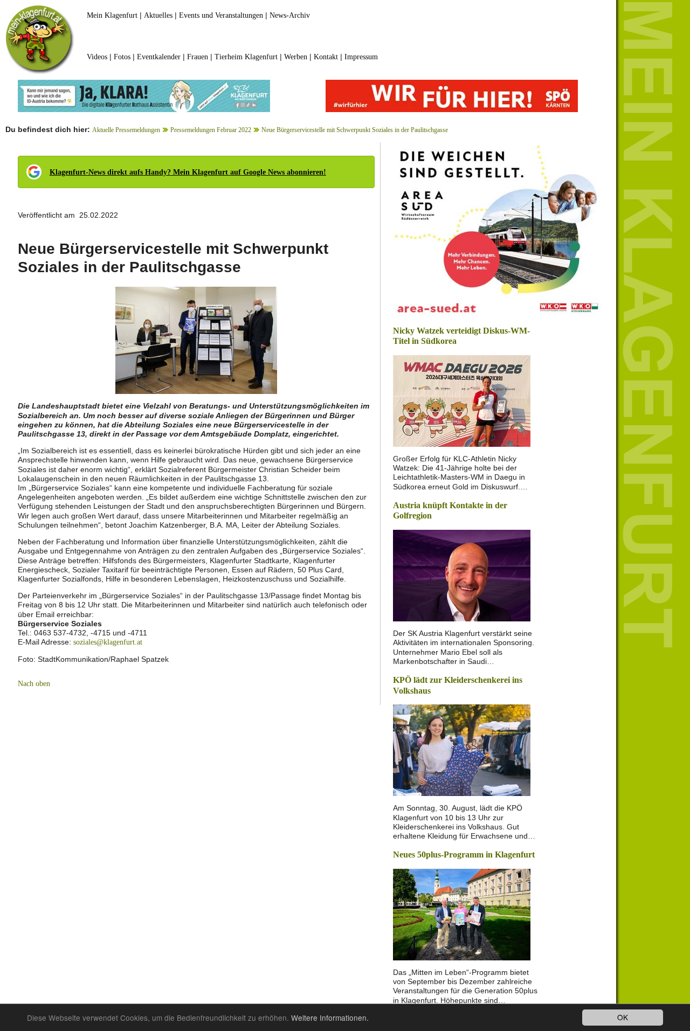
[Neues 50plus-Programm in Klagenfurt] (461, 913)
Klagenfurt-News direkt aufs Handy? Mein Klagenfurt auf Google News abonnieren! (188, 172)
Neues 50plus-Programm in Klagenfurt (464, 854)
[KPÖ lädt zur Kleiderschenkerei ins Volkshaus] (461, 749)
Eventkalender (159, 57)
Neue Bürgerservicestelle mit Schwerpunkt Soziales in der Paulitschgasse (354, 130)
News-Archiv (290, 15)
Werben (295, 57)
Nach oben (34, 684)
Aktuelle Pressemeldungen (126, 130)
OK (622, 1017)
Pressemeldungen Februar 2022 (210, 130)
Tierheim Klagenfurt (246, 57)
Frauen (197, 57)
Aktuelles (158, 15)
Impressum (361, 57)
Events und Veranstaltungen (221, 15)
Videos (97, 57)
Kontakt (326, 57)
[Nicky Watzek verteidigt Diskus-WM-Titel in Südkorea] (461, 400)
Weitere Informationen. (330, 1017)
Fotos (122, 57)
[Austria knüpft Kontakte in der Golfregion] (461, 574)
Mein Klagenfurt (112, 15)
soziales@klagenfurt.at (107, 642)
